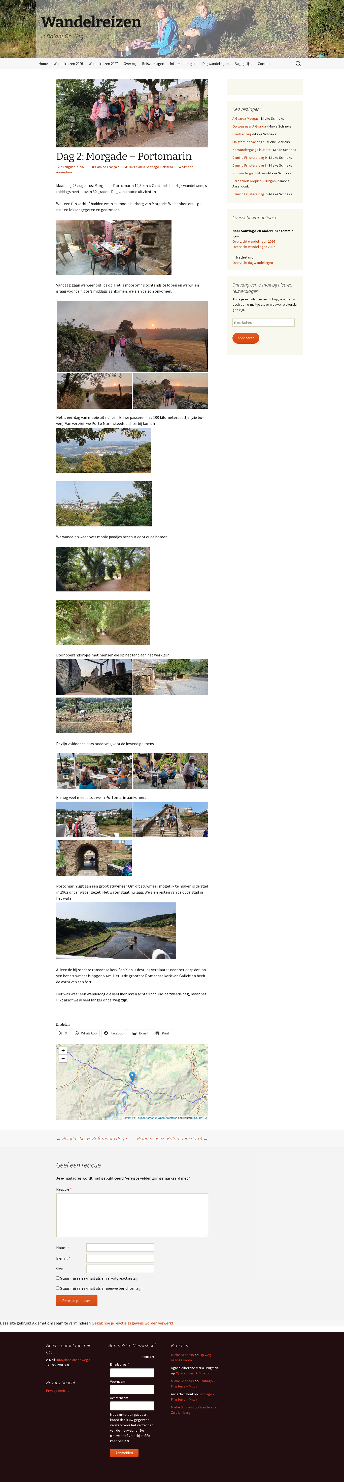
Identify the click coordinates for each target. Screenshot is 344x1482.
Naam (62, 1247)
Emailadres (120, 1365)
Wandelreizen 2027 (103, 63)
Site (59, 1268)
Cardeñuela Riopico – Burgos (254, 181)
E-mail (63, 1258)
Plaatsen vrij (241, 134)
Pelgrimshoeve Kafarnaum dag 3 (91, 1138)
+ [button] (63, 1051)
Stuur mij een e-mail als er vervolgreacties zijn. (100, 1278)
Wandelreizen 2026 (68, 63)
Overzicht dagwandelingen (252, 262)
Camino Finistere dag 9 (249, 157)
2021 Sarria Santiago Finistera (150, 167)
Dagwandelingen (215, 63)
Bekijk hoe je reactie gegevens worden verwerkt (133, 1323)
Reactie (64, 1189)
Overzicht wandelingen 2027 (253, 246)
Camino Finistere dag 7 (249, 194)
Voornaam (117, 1381)
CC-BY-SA (200, 1118)
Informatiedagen (183, 63)
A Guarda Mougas (245, 118)
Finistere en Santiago (248, 142)
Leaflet (127, 1118)
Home (43, 63)
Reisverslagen (153, 63)
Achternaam (119, 1398)
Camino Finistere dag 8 (249, 165)
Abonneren (246, 338)
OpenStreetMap (167, 1118)
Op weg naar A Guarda (249, 126)
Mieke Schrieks (182, 1354)
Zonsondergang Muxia (249, 173)
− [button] (63, 1058)
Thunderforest (145, 1118)
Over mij (130, 63)
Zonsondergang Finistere (251, 149)
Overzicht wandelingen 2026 (253, 241)
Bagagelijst (243, 63)
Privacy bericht (57, 1390)
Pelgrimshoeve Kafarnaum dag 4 (172, 1138)
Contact (264, 63)
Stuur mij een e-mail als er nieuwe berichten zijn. (101, 1288)
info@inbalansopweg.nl (73, 1360)
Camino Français (107, 167)
